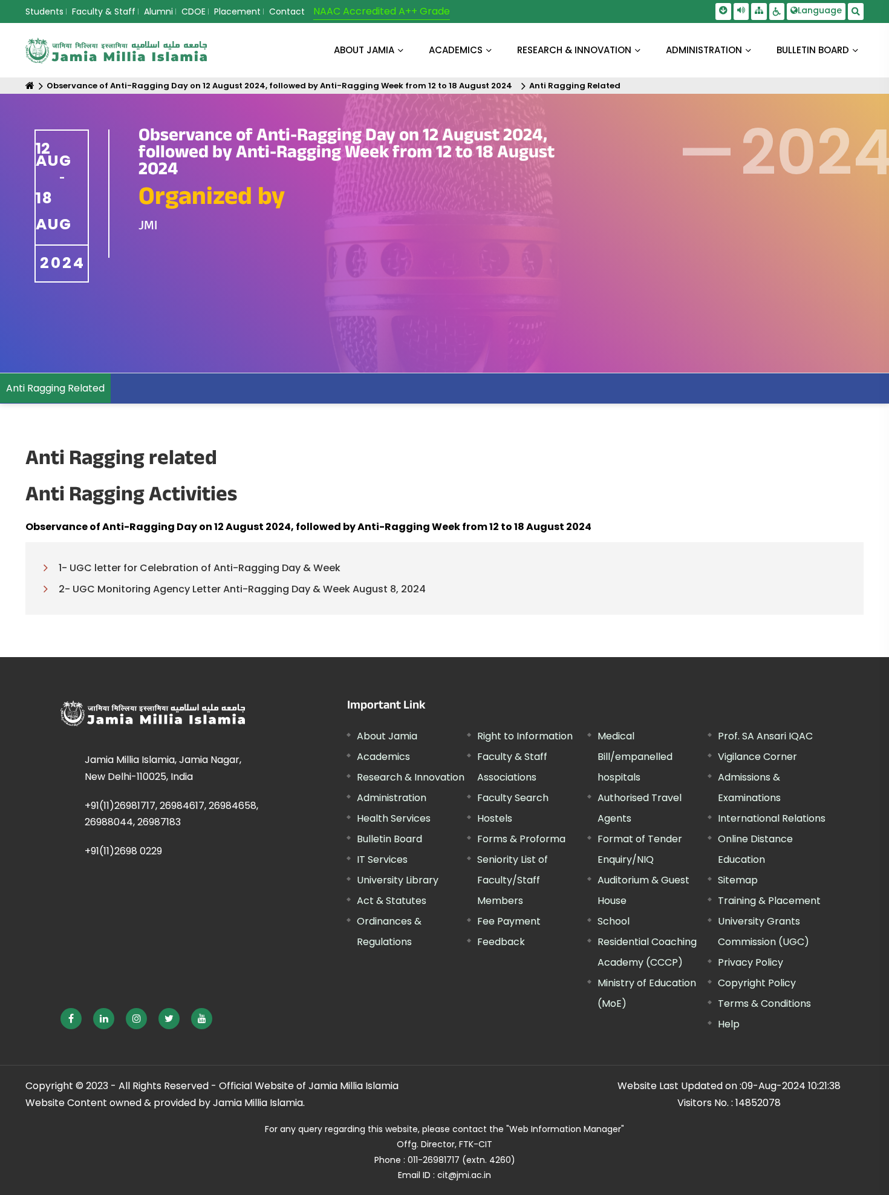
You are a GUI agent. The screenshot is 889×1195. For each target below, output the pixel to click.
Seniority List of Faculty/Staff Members (512, 880)
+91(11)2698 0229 (123, 851)
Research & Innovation (410, 777)
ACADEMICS (456, 50)
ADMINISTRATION (704, 50)
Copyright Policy (757, 983)
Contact (287, 11)
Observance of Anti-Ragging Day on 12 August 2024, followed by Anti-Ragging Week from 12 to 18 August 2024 (279, 85)
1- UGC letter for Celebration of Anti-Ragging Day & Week (199, 568)
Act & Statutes (391, 901)
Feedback (501, 942)
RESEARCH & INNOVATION (574, 50)
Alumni (158, 11)
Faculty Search (513, 798)
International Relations (772, 818)
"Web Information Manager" (565, 1129)
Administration (391, 798)
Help (729, 1024)
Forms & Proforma (521, 839)
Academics (383, 757)
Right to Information (525, 736)
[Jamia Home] (152, 713)
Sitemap (738, 880)
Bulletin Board (389, 839)
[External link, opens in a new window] (71, 1018)
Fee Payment (509, 921)
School (614, 921)
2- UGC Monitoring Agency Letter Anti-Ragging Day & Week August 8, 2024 (242, 589)
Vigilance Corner (757, 757)
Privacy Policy (750, 962)
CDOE (193, 11)
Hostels (494, 818)
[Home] (29, 85)
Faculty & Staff (103, 11)
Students (44, 11)
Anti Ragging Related (574, 85)
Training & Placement (769, 901)
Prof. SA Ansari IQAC (765, 736)
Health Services (394, 818)
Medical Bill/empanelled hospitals (635, 756)
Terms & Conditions (764, 1003)
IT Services (382, 859)
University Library (397, 880)
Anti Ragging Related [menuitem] (55, 388)
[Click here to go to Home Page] (116, 51)
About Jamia (364, 50)
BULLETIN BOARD (813, 50)
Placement (237, 11)
